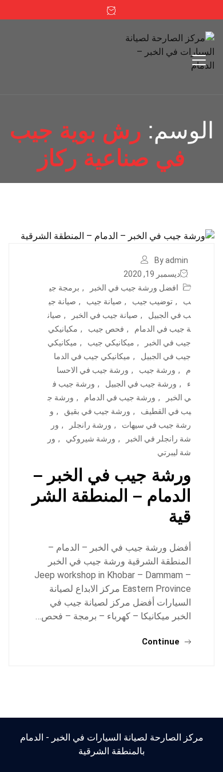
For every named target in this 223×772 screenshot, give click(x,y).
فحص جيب (106, 328)
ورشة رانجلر (90, 424)
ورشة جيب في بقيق (97, 411)
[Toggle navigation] (199, 60)
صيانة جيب (104, 301)
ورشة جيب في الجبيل (141, 383)
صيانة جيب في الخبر (104, 315)
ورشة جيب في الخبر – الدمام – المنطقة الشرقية (111, 495)
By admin (171, 260)
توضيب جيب (152, 301)
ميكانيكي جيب (110, 342)
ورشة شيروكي (91, 438)
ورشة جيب (157, 370)
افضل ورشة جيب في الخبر (134, 287)
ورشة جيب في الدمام (120, 397)
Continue (162, 641)
